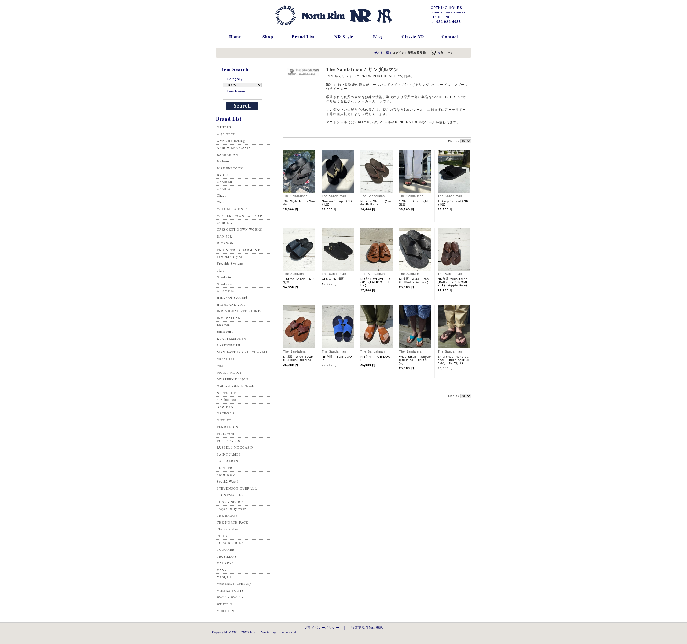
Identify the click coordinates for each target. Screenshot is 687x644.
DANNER (224, 236)
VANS (222, 570)
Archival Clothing (231, 141)
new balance (226, 399)
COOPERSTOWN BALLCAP (239, 216)
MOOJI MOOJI (229, 372)
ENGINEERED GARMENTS (239, 250)
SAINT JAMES (229, 454)
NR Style (343, 37)
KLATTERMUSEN (231, 338)
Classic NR (413, 37)
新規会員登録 (417, 52)
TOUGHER (226, 549)
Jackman (223, 325)
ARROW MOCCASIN (234, 147)
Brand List (303, 37)
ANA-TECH (226, 134)
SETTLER (224, 468)
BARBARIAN (227, 154)
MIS (220, 365)
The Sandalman (228, 529)
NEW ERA (225, 406)
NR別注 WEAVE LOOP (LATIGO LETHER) (376, 282)
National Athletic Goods (236, 386)
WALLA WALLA (230, 597)
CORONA (224, 222)
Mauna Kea (225, 359)
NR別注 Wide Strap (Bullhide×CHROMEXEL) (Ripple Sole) (454, 282)
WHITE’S (224, 604)
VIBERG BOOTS (230, 590)
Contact (449, 37)
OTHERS (224, 127)
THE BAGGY (227, 515)
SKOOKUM (226, 474)
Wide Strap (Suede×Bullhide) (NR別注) (415, 360)
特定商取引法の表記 (367, 627)
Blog (378, 37)
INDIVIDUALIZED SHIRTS (239, 311)
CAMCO (224, 188)
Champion (224, 202)
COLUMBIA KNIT (232, 209)
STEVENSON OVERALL (237, 488)
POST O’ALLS (228, 440)
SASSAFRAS (227, 461)
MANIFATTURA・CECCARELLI (243, 352)
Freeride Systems (230, 263)
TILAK (222, 536)
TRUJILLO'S (227, 556)
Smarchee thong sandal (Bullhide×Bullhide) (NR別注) (453, 360)
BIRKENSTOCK (230, 168)
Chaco (221, 195)
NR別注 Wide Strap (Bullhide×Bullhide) (415, 280)
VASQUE (224, 577)
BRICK (222, 175)
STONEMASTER (230, 495)
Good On (224, 277)
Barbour (223, 161)
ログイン (399, 52)
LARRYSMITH (229, 345)
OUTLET (224, 420)
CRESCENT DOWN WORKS (239, 229)
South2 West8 (227, 481)
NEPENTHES (227, 393)
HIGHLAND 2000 (231, 304)
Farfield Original (230, 256)
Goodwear (225, 284)
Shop (267, 37)
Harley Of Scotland (232, 297)
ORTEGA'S (226, 413)
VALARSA (225, 563)
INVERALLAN (229, 318)
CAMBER (224, 181)
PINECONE (226, 434)
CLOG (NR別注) (334, 278)
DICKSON (225, 243)
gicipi (221, 270)
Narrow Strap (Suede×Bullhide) (376, 202)
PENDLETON (228, 427)
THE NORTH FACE (232, 522)
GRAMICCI (226, 290)
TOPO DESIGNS (230, 543)
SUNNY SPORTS (231, 502)
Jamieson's (225, 331)
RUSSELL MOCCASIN (235, 447)
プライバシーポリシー (321, 627)
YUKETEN (225, 611)
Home (235, 37)
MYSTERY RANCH (232, 379)
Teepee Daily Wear (231, 508)
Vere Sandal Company (234, 583)
